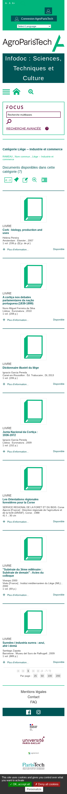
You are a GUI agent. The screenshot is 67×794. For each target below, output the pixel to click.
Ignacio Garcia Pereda (15, 372)
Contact (34, 696)
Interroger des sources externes (44, 180)
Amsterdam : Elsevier (14, 240)
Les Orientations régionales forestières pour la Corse (20, 501)
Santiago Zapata (12, 650)
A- (6, 3)
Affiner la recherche (35, 180)
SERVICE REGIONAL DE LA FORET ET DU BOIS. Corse (33, 507)
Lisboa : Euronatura (14, 311)
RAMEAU (8, 156)
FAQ (33, 702)
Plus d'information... (18, 249)
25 (35, 675)
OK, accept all (21, 784)
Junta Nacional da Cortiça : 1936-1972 (20, 434)
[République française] (33, 727)
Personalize (34, 789)
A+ (13, 3)
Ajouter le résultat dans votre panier (16, 180)
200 (58, 675)
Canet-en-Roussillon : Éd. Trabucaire (23, 375)
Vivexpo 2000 (10, 580)
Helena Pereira (11, 237)
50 (42, 675)
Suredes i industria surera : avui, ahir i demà (24, 644)
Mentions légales (33, 691)
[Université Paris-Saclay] (33, 740)
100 (50, 675)
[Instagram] (38, 712)
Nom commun (22, 156)
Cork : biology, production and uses (22, 231)
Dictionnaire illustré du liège (21, 367)
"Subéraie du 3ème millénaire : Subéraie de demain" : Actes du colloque (23, 572)
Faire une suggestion (25, 180)
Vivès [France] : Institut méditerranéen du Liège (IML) (32, 583)
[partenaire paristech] (33, 766)
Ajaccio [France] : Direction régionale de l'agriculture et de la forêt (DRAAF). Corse (32, 511)
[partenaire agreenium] (33, 753)
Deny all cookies (47, 784)
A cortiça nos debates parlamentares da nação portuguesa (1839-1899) (18, 300)
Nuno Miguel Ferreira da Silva (19, 308)
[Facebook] (28, 712)
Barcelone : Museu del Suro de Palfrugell (25, 653)
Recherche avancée (23, 128)
